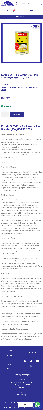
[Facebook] (25, 360)
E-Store (9, 369)
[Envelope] (37, 360)
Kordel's (29, 87)
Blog (9, 360)
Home (9, 351)
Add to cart (17, 115)
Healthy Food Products (17, 87)
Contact (10, 364)
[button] (31, 11)
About (9, 355)
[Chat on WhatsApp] (37, 404)
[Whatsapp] (31, 366)
